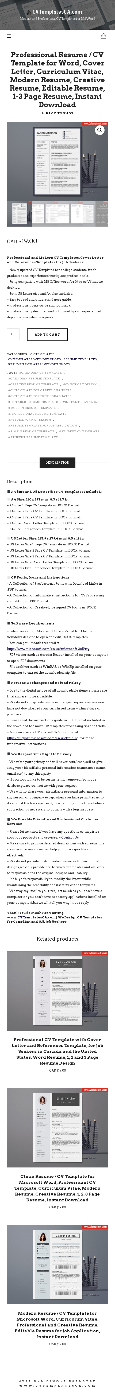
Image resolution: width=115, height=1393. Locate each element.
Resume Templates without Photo (39, 364)
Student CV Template (80, 431)
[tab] (57, 462)
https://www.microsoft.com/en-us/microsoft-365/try (48, 649)
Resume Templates (80, 359)
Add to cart (47, 334)
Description (57, 462)
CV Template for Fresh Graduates (41, 396)
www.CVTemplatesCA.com (31, 917)
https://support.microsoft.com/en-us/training (43, 738)
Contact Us (70, 837)
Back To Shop (59, 113)
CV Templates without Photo (34, 359)
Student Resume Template (34, 437)
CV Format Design (81, 384)
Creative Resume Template (34, 384)
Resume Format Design (30, 419)
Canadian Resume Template (35, 378)
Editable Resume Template (34, 402)
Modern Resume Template (33, 407)
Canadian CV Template (41, 372)
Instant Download (82, 402)
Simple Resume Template (32, 431)
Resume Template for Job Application (43, 425)
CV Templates (42, 354)
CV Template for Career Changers (41, 390)
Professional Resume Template (38, 413)
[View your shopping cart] (103, 36)
